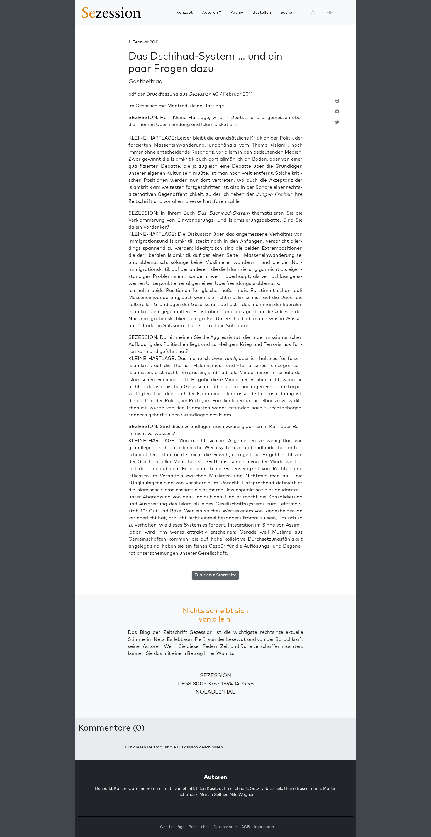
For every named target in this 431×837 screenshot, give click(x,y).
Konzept (184, 12)
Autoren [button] (210, 12)
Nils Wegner (242, 794)
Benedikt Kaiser (110, 788)
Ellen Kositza (209, 788)
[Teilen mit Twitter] (337, 124)
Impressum (264, 826)
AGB (245, 826)
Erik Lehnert (236, 788)
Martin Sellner (213, 794)
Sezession (215, 675)
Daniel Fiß (183, 788)
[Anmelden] (313, 12)
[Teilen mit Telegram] (337, 113)
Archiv (237, 12)
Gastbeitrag (145, 81)
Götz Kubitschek (266, 788)
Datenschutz (225, 826)
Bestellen (261, 12)
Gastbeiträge (172, 826)
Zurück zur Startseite (215, 575)
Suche (286, 12)
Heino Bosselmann (302, 788)
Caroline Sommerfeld (149, 788)
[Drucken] (337, 103)
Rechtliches (199, 826)
